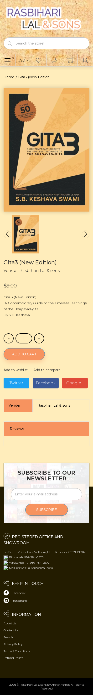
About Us (10, 623)
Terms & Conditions (17, 651)
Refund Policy (13, 658)
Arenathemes (60, 684)
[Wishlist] (38, 60)
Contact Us (11, 630)
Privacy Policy (13, 644)
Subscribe (46, 510)
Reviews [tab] (17, 429)
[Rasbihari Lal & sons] (46, 18)
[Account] (85, 60)
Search (8, 637)
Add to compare (47, 370)
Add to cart (24, 354)
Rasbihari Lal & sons (40, 270)
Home (9, 77)
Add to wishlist (16, 370)
